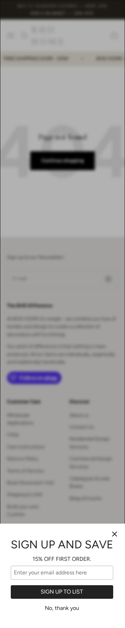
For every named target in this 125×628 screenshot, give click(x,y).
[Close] (114, 534)
